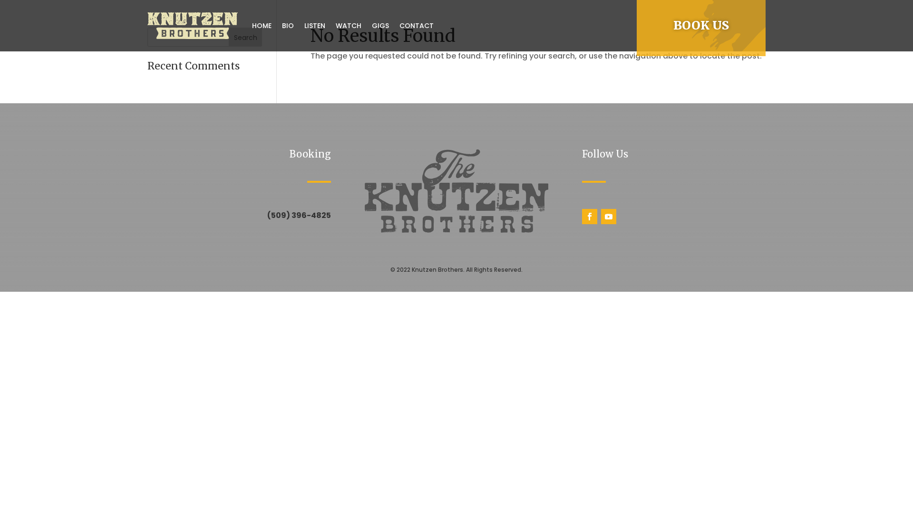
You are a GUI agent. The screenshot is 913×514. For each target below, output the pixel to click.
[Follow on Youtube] (608, 216)
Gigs (380, 25)
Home (262, 25)
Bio (288, 25)
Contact (416, 25)
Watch (348, 25)
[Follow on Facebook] (589, 216)
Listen (314, 25)
